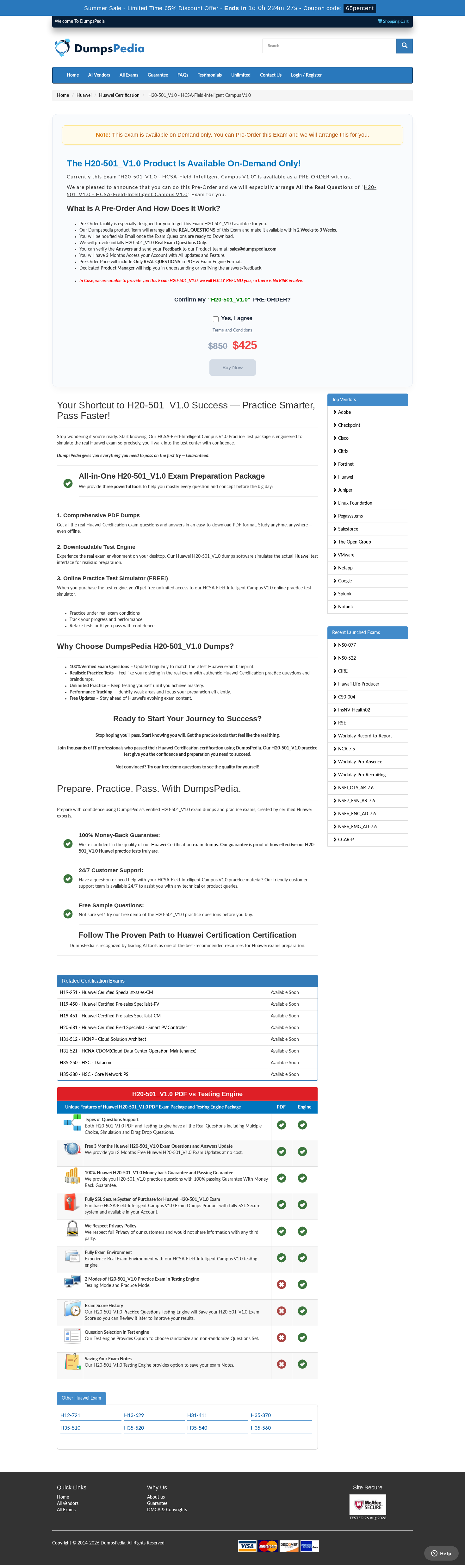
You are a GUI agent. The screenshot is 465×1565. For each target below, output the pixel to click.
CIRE (342, 671)
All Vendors (99, 75)
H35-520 (134, 1428)
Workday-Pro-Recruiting (361, 775)
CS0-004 (346, 697)
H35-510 (70, 1428)
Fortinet (345, 464)
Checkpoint (348, 425)
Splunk (344, 594)
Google (344, 581)
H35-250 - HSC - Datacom (86, 1063)
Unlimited (241, 75)
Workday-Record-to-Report (364, 736)
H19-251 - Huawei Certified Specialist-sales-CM (106, 993)
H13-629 (134, 1415)
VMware (345, 555)
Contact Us (271, 75)
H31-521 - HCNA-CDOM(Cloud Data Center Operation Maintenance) (128, 1051)
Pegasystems (350, 516)
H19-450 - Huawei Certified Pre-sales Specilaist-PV (109, 1004)
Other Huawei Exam (81, 1398)
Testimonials (210, 75)
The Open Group (354, 542)
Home (73, 75)
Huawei (84, 95)
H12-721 (70, 1415)
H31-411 (197, 1415)
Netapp (345, 568)
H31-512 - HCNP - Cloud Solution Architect (103, 1039)
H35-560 (261, 1428)
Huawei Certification (119, 95)
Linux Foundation (354, 503)
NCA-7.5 (346, 749)
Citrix (342, 451)
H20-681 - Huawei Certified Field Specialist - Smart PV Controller (123, 1028)
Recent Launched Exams (356, 632)
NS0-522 (346, 658)
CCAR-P (345, 840)
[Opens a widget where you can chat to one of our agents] (441, 1554)
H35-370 (261, 1415)
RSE (341, 723)
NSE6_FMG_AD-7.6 (357, 827)
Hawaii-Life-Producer (358, 684)
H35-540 (197, 1428)
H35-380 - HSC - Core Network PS (94, 1074)
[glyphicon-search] (404, 46)
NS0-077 (346, 645)
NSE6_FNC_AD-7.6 (356, 814)
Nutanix (345, 607)
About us (156, 1497)
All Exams (129, 75)
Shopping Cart (395, 22)
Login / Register (306, 75)
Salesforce (347, 529)
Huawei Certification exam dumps (184, 845)
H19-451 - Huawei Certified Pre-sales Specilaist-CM (110, 1016)
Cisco (343, 438)
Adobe (344, 412)
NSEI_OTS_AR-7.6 (355, 788)
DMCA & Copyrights (167, 1510)
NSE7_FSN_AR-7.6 (356, 801)
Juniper (344, 490)
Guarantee (158, 75)
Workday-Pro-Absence (359, 762)
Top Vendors (344, 400)
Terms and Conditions (232, 330)
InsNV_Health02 (353, 710)
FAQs (182, 75)
